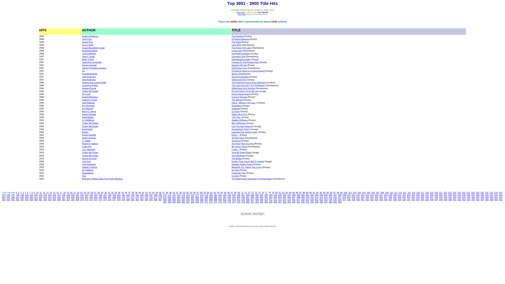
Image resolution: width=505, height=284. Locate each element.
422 (321, 200)
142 (36, 195)
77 (266, 193)
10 (37, 193)
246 (13, 197)
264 (96, 197)
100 (345, 193)
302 (270, 197)
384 (146, 200)
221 (399, 195)
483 (261, 202)
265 (100, 197)
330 (399, 197)
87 (300, 193)
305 (284, 197)
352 (501, 197)
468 (192, 202)
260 (77, 197)
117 (422, 193)
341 (450, 197)
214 (367, 195)
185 (234, 195)
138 (17, 195)
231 (445, 195)
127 (468, 193)
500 (340, 202)
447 (436, 200)
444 (422, 200)
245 (8, 197)
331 (404, 197)
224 (413, 195)
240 (487, 195)
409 (261, 200)
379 (123, 200)
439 (399, 200)
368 (73, 200)
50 (174, 193)
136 (8, 195)
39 (136, 193)
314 (326, 197)
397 (206, 200)
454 (468, 200)
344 (464, 197)
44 (153, 193)
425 (335, 200)
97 (334, 193)
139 (22, 195)
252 (40, 197)
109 (387, 193)
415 (289, 200)
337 (431, 197)
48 (167, 193)
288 (206, 197)
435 (381, 200)
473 (215, 202)
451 (454, 200)
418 (303, 200)
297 (247, 197)
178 (201, 195)
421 (316, 200)
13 (47, 193)
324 (372, 197)
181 (215, 195)
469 (197, 202)
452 (459, 200)
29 (102, 193)
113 (404, 193)
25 (88, 193)
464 (174, 202)
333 (413, 197)
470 (201, 202)
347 (477, 197)
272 (132, 197)
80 (276, 193)
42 (146, 193)
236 (468, 195)
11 (40, 193)
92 (317, 193)
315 (330, 197)
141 (31, 195)
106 (373, 193)
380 (128, 200)
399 (215, 200)
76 (263, 193)
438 (395, 200)
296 (243, 197)
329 (395, 197)
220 (395, 195)
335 (422, 197)
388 (165, 200)
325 (376, 197)
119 (431, 193)
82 (283, 193)
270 (123, 197)
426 (339, 200)
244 (4, 197)
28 (98, 193)
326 (381, 197)
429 (353, 200)
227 (427, 195)
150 (73, 195)
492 (303, 202)
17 (61, 193)
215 (372, 195)
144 (45, 195)
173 (178, 195)
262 (86, 197)
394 (192, 200)
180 (211, 195)
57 (198, 193)
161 (123, 195)
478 (238, 202)
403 (234, 200)
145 (50, 195)
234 (459, 195)
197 (289, 195)
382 (137, 200)
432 (367, 200)
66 (228, 193)
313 (321, 197)
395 (197, 200)
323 (367, 197)
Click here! (241, 12)
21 (75, 193)
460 (496, 200)
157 (105, 195)
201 (307, 195)
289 (211, 197)
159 (114, 195)
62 (215, 193)
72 (249, 193)
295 (238, 197)
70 (242, 193)
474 (220, 202)
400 (220, 200)
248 (22, 197)
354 (8, 200)
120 (436, 193)
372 (91, 200)
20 (71, 193)
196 (284, 195)
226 (422, 195)
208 (340, 195)
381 (132, 200)
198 (294, 195)
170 (165, 195)
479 (243, 202)
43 (150, 193)
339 (441, 197)
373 (96, 200)
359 (31, 200)
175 (188, 195)
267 (109, 197)
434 (376, 200)
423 (326, 200)
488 (284, 202)
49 (170, 193)
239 (482, 195)
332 (408, 197)
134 (500, 193)
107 (377, 193)
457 (482, 200)
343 (459, 197)
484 (266, 202)
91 (314, 193)
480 (247, 202)
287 (201, 197)
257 (63, 197)
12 (44, 193)
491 (298, 202)
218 (385, 195)
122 (445, 193)
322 (362, 197)
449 (445, 200)
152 (82, 195)
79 (273, 193)
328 (390, 197)
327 (385, 197)
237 (473, 195)
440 (404, 200)
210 (349, 195)
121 (440, 193)
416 (293, 200)
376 (109, 200)
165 (142, 195)
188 (247, 195)
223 (408, 195)
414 (284, 200)
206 (330, 195)
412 (275, 200)
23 (81, 193)
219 (390, 195)
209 (344, 195)
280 (169, 197)
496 (321, 202)
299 (257, 197)
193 (270, 195)
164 (137, 195)
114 (409, 193)
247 (17, 197)
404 (238, 200)
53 (184, 193)
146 (54, 195)
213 (362, 195)
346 (473, 197)
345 (468, 197)
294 (234, 197)
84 (290, 193)
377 (114, 200)
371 (86, 200)
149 (68, 195)
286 (197, 197)
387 (160, 200)
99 (341, 193)
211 (353, 195)
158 (109, 195)
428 (349, 200)
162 (128, 195)
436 (385, 200)
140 (27, 195)
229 (436, 195)
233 (454, 195)
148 (63, 195)
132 (491, 193)
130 (482, 193)
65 (225, 193)
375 (105, 200)
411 (270, 200)
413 (280, 200)
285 (192, 197)
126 (463, 193)
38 (133, 193)
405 (243, 200)
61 (211, 193)
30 (105, 193)
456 (477, 200)
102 (354, 193)
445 (427, 200)
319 (349, 197)
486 (275, 202)
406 (247, 200)
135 (4, 195)
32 (112, 193)
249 (27, 197)
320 (353, 197)
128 (473, 193)
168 (155, 195)
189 (252, 195)
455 (473, 200)
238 (477, 195)
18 (64, 193)
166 (146, 195)
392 (183, 200)
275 (146, 197)
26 (92, 193)
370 (82, 200)
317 (339, 197)
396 (201, 200)
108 (382, 193)
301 (266, 197)
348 (482, 197)
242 (496, 195)
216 (376, 195)
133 (496, 193)
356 (17, 200)
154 (91, 195)
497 (326, 202)
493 (307, 202)
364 (54, 200)
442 (413, 200)
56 (194, 193)
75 (259, 193)
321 (358, 197)
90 (310, 193)
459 (491, 200)
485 (270, 202)
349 (487, 197)
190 (257, 195)
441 (408, 200)
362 (45, 200)
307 (294, 197)
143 (40, 195)
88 (304, 193)
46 (160, 193)
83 (287, 193)
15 (54, 193)
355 (13, 200)
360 (36, 200)
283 (183, 197)
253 (45, 197)
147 (59, 195)
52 (181, 193)
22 (78, 193)
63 (218, 193)
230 (441, 195)
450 (450, 200)
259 (73, 197)
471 (206, 202)
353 (4, 200)
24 (85, 193)
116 (418, 193)
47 (163, 193)
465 (178, 202)
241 (491, 195)
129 (477, 193)
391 (178, 200)
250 (31, 197)
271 (128, 197)
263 (91, 197)
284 (188, 197)
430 (358, 200)
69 (239, 193)
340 (445, 197)
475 (224, 202)
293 (229, 197)
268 (114, 197)
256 (59, 197)
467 (188, 202)
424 (330, 200)
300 (261, 197)
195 (280, 195)
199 (298, 195)
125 (459, 193)
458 (487, 200)
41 (143, 193)
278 (160, 197)
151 (77, 195)
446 (431, 200)
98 (338, 193)
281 (174, 197)
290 (215, 197)
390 (174, 200)
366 (63, 200)
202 (312, 195)
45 (157, 193)
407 (252, 200)
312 (316, 197)
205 (326, 195)
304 (280, 197)
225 (418, 195)
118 (427, 193)
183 (224, 195)
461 (501, 200)
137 (13, 195)
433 (372, 200)
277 (155, 197)
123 (450, 193)
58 (201, 193)
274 (142, 197)
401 (224, 200)
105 (368, 193)
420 (312, 200)
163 (132, 195)
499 (335, 202)
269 (119, 197)
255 (54, 197)
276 (151, 197)
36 (126, 193)
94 (324, 193)
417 (298, 200)
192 (266, 195)
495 (317, 202)
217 (381, 195)
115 (413, 193)
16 (57, 193)
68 (235, 193)
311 (312, 197)
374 (100, 200)
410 (266, 200)
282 (178, 197)
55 (191, 193)
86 (297, 193)
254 (50, 197)
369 (77, 200)
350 (491, 197)
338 (436, 197)
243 (501, 195)
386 (155, 200)
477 (234, 202)
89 (307, 193)
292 (224, 197)
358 (27, 200)
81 (280, 193)
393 (188, 200)
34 (119, 193)
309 (303, 197)
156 (100, 195)
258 (68, 197)
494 (312, 202)
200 (303, 195)
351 (496, 197)
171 (169, 195)
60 (208, 193)
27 (95, 193)
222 (404, 195)
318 (344, 197)
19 (68, 193)
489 (289, 202)
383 (142, 200)
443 (418, 200)
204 (321, 195)
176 (192, 195)
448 (441, 200)
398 (211, 200)
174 (183, 195)
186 (238, 195)
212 (358, 195)
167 (151, 195)
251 (36, 197)
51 (177, 193)
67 (232, 193)
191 (261, 195)
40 (139, 193)
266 (105, 197)
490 (294, 202)
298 (252, 197)
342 (454, 197)
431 (362, 200)
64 (222, 193)
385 (151, 200)
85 (293, 193)
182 (220, 195)
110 (391, 193)
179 (206, 195)
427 (344, 200)
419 (307, 200)
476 (229, 202)
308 (298, 197)
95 (328, 193)
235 (464, 195)
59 (204, 193)
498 (330, 202)
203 (317, 195)
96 (331, 193)
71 (245, 193)
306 (289, 197)
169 (160, 195)
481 (252, 202)
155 (96, 195)
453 (464, 200)
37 (129, 193)
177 (197, 195)
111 (395, 193)
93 (321, 193)
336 (427, 197)
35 (122, 193)
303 (275, 197)
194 (275, 195)
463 (169, 202)
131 (486, 193)
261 (82, 197)
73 (252, 193)
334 (418, 197)
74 (256, 193)
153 (86, 195)
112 (400, 193)
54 (187, 193)
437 (390, 200)
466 (183, 202)
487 (280, 202)
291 (220, 197)
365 (59, 200)
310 (307, 197)
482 (257, 202)
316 (335, 197)
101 (350, 193)
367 (68, 200)
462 (165, 202)
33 (116, 193)
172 (174, 195)
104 (364, 193)
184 (229, 195)
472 (211, 202)
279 (165, 197)
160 (119, 195)
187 (243, 195)
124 (454, 193)
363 (50, 200)
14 (51, 193)
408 (257, 200)
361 (40, 200)
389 (169, 200)
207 (335, 195)
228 (431, 195)
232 (450, 195)
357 (22, 200)
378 (119, 200)
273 (137, 197)
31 (109, 193)
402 (229, 200)
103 (359, 193)
